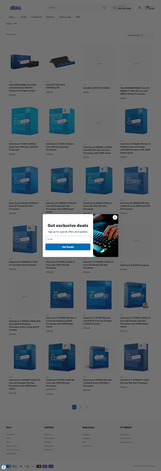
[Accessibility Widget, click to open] (3, 467)
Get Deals (68, 247)
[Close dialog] (115, 217)
